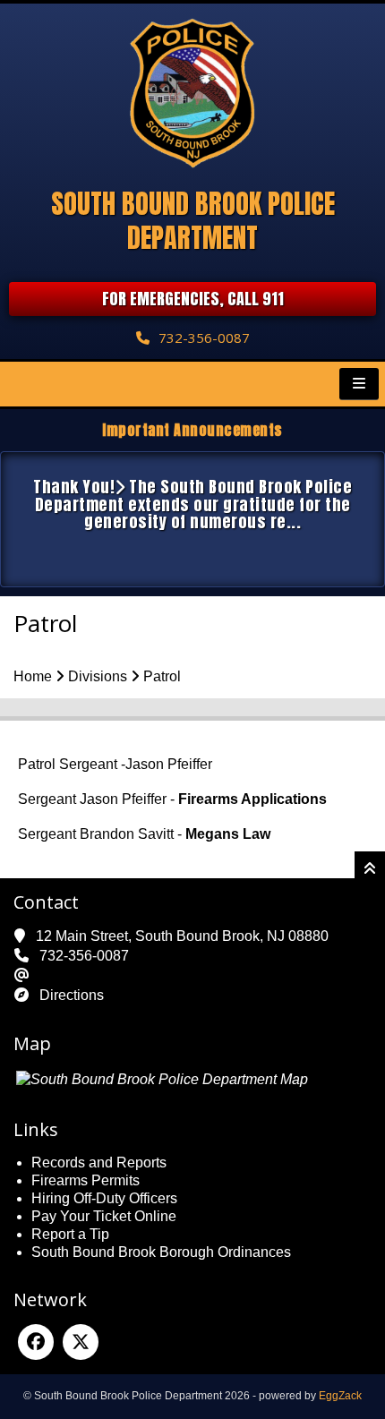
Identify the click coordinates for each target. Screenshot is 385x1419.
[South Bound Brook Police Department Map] (162, 1079)
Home (32, 676)
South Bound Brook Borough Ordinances (161, 1252)
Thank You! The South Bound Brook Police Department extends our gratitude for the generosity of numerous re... (192, 504)
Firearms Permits (85, 1180)
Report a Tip (70, 1234)
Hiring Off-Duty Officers (104, 1198)
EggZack (340, 1395)
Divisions (97, 676)
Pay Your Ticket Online (103, 1216)
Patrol (162, 676)
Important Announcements (192, 429)
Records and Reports (99, 1162)
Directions (71, 995)
